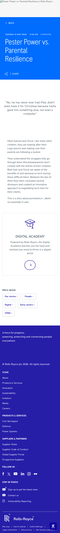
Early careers (26, 305)
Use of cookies (20, 526)
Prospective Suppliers (13, 460)
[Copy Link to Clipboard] (30, 74)
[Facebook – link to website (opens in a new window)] (3, 474)
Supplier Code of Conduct (15, 449)
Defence (6, 426)
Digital (8, 305)
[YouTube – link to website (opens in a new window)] (15, 474)
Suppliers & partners (14, 439)
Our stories (10, 296)
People (28, 296)
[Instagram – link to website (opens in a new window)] (29, 474)
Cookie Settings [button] (36, 526)
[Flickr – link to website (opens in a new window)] (35, 474)
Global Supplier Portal (13, 455)
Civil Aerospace (10, 421)
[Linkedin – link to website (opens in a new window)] (22, 474)
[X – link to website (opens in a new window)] (9, 474)
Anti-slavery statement (45, 530)
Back (11, 23)
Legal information (10, 530)
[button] (11, 74)
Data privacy (26, 530)
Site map (6, 526)
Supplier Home (9, 444)
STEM (7, 313)
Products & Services (14, 416)
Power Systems (9, 431)
